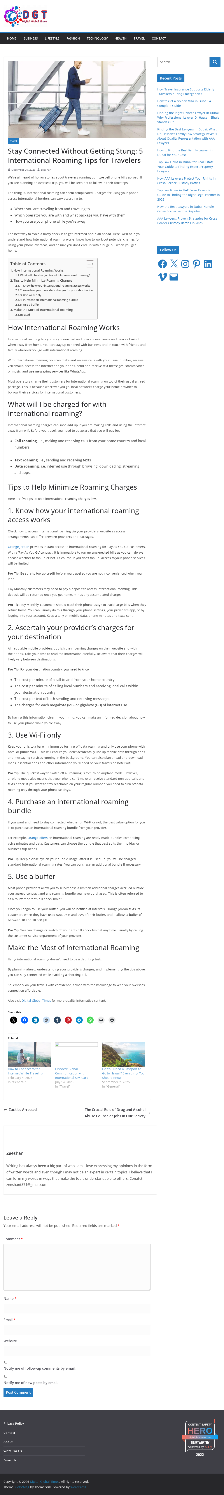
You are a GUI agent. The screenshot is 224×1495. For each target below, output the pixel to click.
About (8, 1442)
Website (10, 1341)
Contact (159, 38)
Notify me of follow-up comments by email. (39, 1368)
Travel (139, 38)
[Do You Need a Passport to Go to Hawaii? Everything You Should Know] (123, 1054)
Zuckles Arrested (23, 1109)
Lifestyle (52, 38)
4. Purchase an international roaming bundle (49, 300)
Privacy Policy (14, 1423)
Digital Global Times (36, 1000)
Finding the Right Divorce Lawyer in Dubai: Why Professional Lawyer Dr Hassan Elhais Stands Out (188, 117)
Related (25, 315)
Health (121, 38)
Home (11, 38)
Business (30, 38)
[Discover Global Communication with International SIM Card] (76, 1054)
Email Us (10, 1460)
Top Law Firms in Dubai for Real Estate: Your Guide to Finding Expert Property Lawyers (186, 166)
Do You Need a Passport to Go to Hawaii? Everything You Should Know (123, 1073)
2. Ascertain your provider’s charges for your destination (56, 290)
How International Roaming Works (39, 270)
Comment (13, 1239)
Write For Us (13, 1451)
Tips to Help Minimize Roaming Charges (43, 280)
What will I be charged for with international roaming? (55, 275)
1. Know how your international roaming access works (55, 286)
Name (10, 1298)
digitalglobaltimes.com (200, 1437)
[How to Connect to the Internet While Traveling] (29, 1054)
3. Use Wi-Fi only (30, 295)
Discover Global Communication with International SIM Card (71, 1073)
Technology (97, 38)
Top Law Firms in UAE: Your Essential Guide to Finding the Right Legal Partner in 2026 (188, 194)
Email (9, 1319)
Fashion (73, 38)
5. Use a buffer (30, 305)
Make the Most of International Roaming (43, 310)
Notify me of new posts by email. (31, 1382)
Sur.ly (208, 1446)
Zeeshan (46, 170)
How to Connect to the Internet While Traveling (25, 1071)
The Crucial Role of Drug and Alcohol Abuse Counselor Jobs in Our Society (115, 1112)
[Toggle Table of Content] (88, 264)
